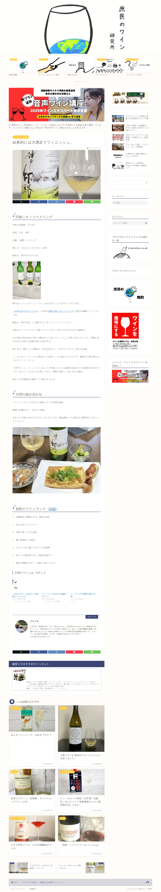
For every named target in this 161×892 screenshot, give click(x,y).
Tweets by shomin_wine (124, 270)
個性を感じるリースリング (61, 311)
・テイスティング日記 (21, 137)
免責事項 (33, 889)
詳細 (52, 509)
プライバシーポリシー (18, 889)
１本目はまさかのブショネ (25, 311)
